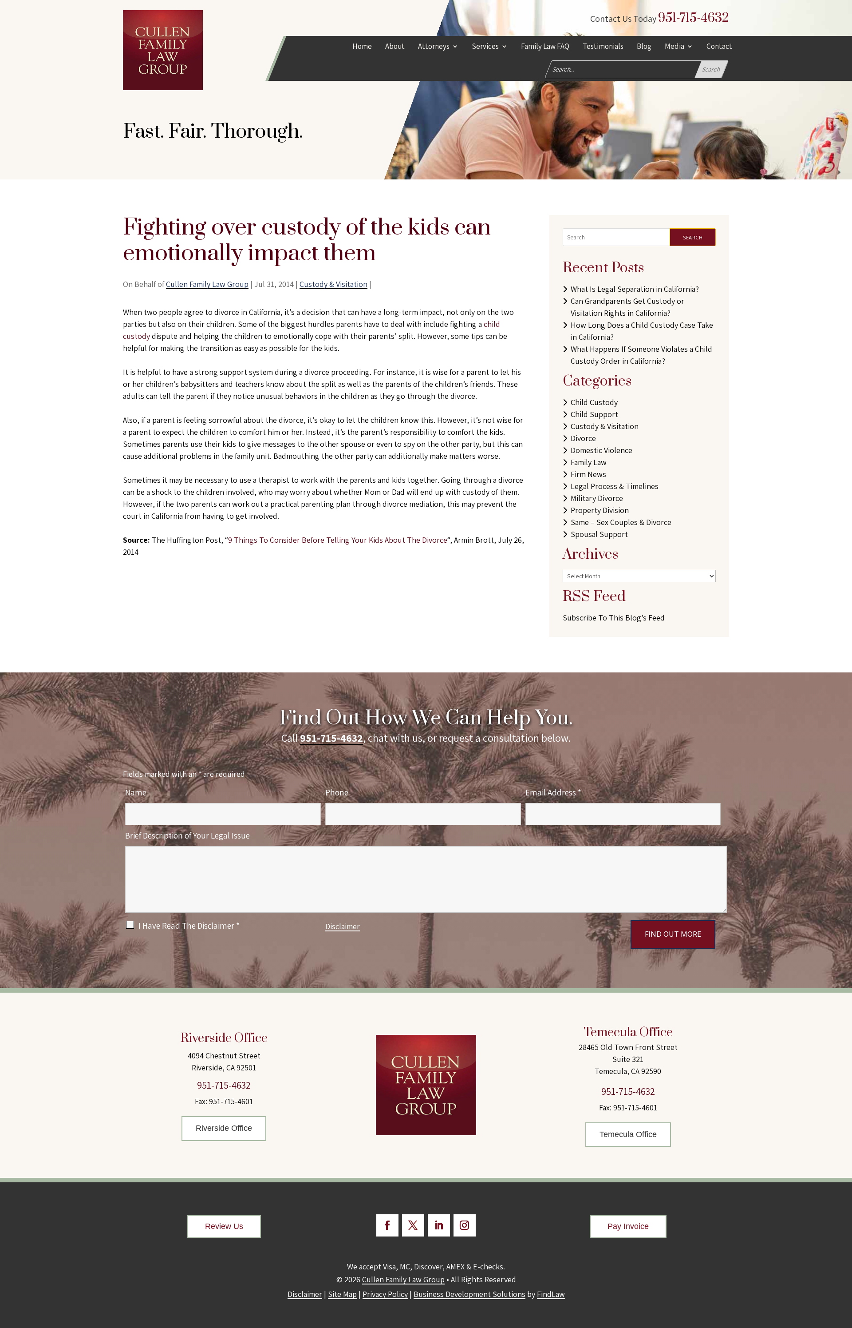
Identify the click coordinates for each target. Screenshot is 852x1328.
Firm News (588, 474)
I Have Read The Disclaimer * (189, 925)
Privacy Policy (385, 1294)
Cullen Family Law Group (207, 284)
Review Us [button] (224, 1226)
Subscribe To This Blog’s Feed (614, 617)
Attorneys (434, 47)
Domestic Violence (601, 450)
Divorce (583, 438)
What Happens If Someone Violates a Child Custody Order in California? (641, 355)
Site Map (342, 1294)
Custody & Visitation (333, 284)
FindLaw (551, 1294)
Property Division (600, 510)
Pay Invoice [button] (628, 1226)
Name (135, 792)
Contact (719, 47)
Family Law (589, 462)
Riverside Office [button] (224, 1128)
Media (674, 47)
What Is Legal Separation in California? (635, 289)
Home (362, 47)
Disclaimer (342, 926)
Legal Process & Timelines (615, 486)
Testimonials (603, 47)
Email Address (553, 792)
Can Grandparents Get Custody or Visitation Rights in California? (627, 307)
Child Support (594, 414)
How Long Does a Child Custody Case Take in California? (642, 331)
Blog (644, 47)
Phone (336, 792)
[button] (843, 1263)
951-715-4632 (693, 18)
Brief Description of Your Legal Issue (187, 835)
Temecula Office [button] (628, 1134)
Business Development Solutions (469, 1294)
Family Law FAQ (545, 47)
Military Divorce (597, 498)
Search (692, 237)
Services (485, 47)
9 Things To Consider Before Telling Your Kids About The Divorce (337, 540)
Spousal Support (599, 534)
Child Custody (594, 402)
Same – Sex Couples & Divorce (621, 522)
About (395, 47)
